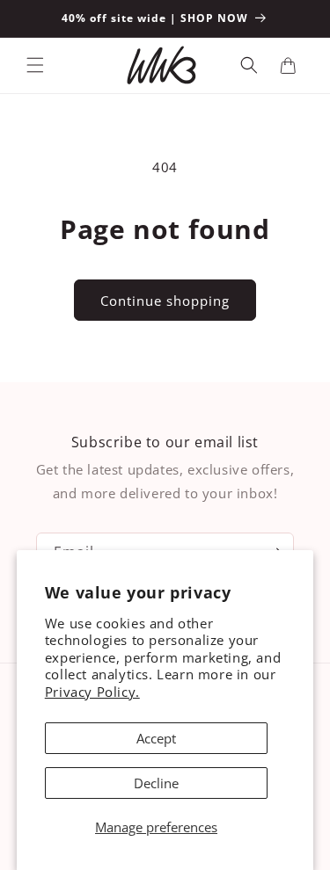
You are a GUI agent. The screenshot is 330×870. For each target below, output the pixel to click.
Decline (156, 783)
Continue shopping (165, 300)
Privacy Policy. (92, 691)
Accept (156, 738)
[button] (35, 65)
